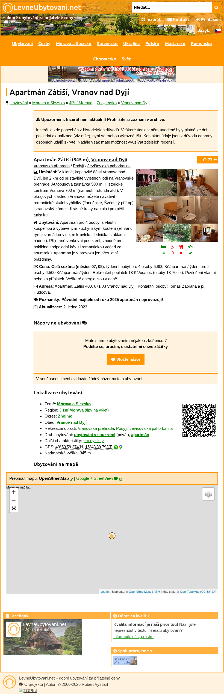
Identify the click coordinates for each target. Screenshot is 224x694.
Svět (126, 58)
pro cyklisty (93, 440)
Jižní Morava (71, 410)
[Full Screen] (14, 508)
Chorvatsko (104, 58)
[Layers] (208, 494)
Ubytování (22, 43)
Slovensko (107, 43)
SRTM (156, 591)
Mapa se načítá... (111, 539)
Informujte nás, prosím (133, 636)
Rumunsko (201, 43)
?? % (212, 159)
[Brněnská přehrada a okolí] (125, 660)
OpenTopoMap (189, 591)
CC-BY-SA (208, 591)
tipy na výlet (96, 410)
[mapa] (71, 479)
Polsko (152, 43)
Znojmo (65, 416)
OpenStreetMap (139, 591)
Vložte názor (127, 359)
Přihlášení (210, 19)
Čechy (44, 43)
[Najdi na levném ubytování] (216, 7)
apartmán (140, 434)
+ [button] (14, 492)
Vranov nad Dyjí (109, 159)
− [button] (14, 500)
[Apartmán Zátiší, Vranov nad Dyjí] (177, 205)
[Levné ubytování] (9, 682)
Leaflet (105, 591)
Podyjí (78, 165)
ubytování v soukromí (94, 434)
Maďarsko (175, 43)
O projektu (33, 684)
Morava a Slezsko (74, 43)
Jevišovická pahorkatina (109, 165)
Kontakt (181, 19)
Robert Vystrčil (95, 684)
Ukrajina (131, 43)
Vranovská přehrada (52, 165)
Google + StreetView (95, 478)
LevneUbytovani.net (37, 678)
